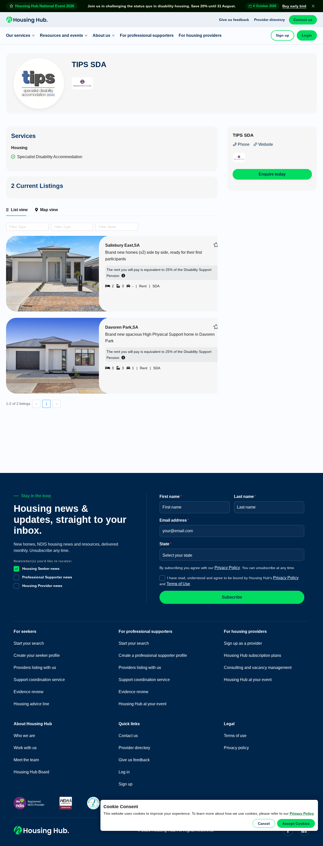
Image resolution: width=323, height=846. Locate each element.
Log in (124, 772)
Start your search (29, 643)
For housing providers (200, 35)
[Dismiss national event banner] (313, 6)
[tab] (16, 210)
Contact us (302, 20)
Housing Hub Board (31, 772)
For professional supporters (147, 35)
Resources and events (61, 35)
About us (101, 35)
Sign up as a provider (243, 643)
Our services (18, 35)
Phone (243, 144)
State (165, 544)
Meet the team (26, 760)
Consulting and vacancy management (257, 667)
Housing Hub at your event (142, 704)
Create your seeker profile (37, 655)
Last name (245, 496)
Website (265, 144)
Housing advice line (31, 704)
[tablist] (112, 210)
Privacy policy (236, 748)
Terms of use (235, 736)
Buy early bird (294, 6)
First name (170, 496)
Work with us (25, 748)
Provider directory (269, 20)
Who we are (24, 736)
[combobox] (8, 227)
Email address (174, 520)
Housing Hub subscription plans (252, 655)
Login (307, 35)
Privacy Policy (302, 813)
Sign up (282, 35)
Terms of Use (178, 584)
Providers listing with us (35, 667)
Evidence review (28, 692)
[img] (216, 244)
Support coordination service (39, 680)
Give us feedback (234, 20)
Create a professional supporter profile (153, 655)
